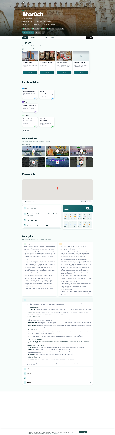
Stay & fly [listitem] (25, 37)
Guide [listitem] (52, 37)
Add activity (27, 130)
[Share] (43, 32)
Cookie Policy (51, 433)
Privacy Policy (56, 433)
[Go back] (23, 2)
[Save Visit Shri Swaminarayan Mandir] (52, 98)
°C (87, 208)
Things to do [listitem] (32, 37)
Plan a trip (90, 37)
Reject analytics (74, 432)
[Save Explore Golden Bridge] (35, 98)
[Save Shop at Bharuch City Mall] (35, 112)
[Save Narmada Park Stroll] (35, 126)
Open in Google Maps (86, 201)
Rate (39, 32)
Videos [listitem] (40, 37)
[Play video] (33, 151)
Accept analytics (83, 432)
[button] (30, 63)
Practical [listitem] (46, 37)
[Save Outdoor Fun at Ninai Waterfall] (52, 126)
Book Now (30, 72)
